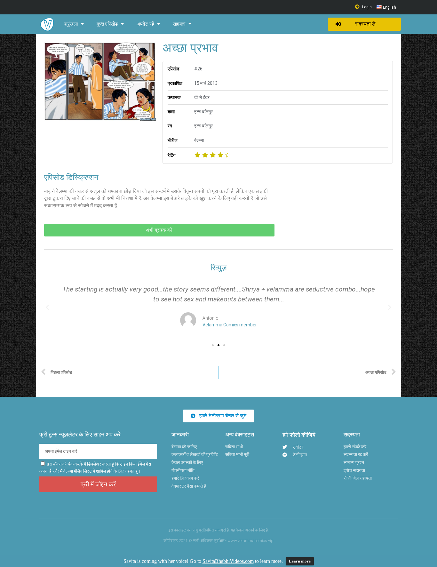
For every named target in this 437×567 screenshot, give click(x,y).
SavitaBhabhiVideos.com (228, 561)
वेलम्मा (199, 140)
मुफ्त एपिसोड (107, 24)
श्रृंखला (71, 24)
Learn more (300, 561)
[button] (364, 24)
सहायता (179, 24)
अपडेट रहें (145, 24)
